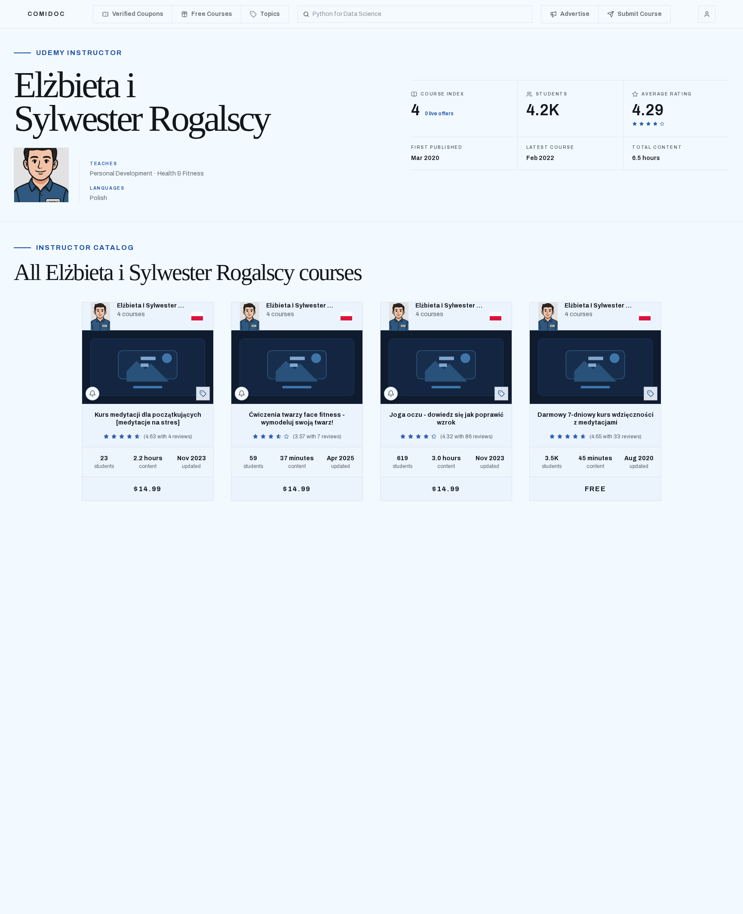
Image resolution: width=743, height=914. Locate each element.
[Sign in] (706, 14)
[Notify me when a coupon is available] (92, 393)
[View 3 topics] (501, 393)
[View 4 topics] (203, 393)
